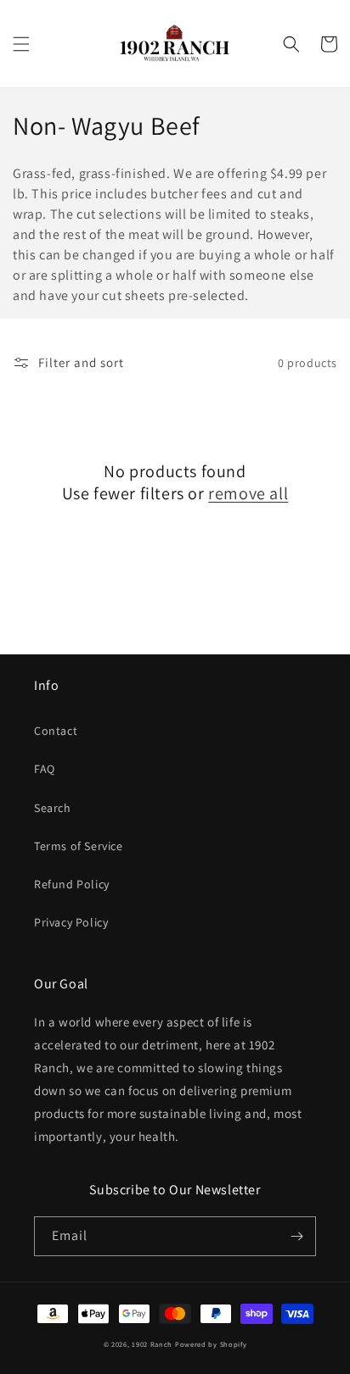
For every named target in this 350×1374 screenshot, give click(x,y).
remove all (248, 493)
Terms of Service (78, 846)
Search (52, 807)
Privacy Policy (71, 922)
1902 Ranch (152, 1344)
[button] (21, 44)
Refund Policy (72, 884)
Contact (55, 730)
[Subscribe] (296, 1236)
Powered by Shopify (211, 1344)
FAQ (44, 768)
